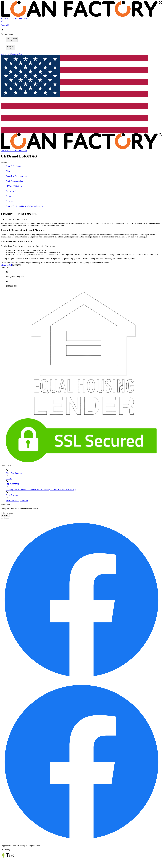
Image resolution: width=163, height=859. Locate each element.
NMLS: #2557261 (13, 484)
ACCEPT (16, 265)
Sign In (3, 54)
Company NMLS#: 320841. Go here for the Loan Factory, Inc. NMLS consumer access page (41, 490)
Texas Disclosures (12, 495)
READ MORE (6, 265)
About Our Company (14, 473)
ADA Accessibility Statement (17, 501)
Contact (9, 479)
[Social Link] (81, 680)
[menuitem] (12, 39)
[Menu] (2, 153)
